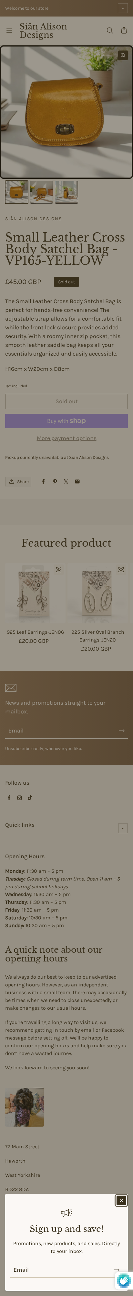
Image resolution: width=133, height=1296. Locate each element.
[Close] (121, 1200)
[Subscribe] (116, 1270)
